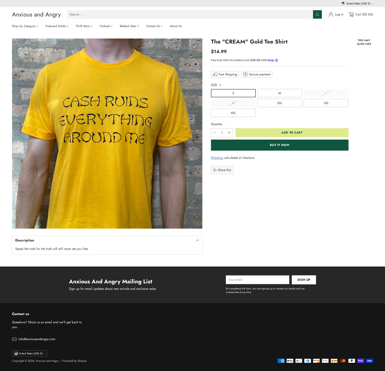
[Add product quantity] (229, 132)
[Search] (317, 14)
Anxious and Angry (47, 361)
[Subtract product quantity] (214, 132)
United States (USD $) (358, 3)
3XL (326, 103)
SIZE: (216, 85)
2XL (279, 103)
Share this (224, 170)
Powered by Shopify (75, 361)
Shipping (217, 157)
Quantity (216, 124)
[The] (107, 134)
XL (233, 103)
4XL (233, 112)
